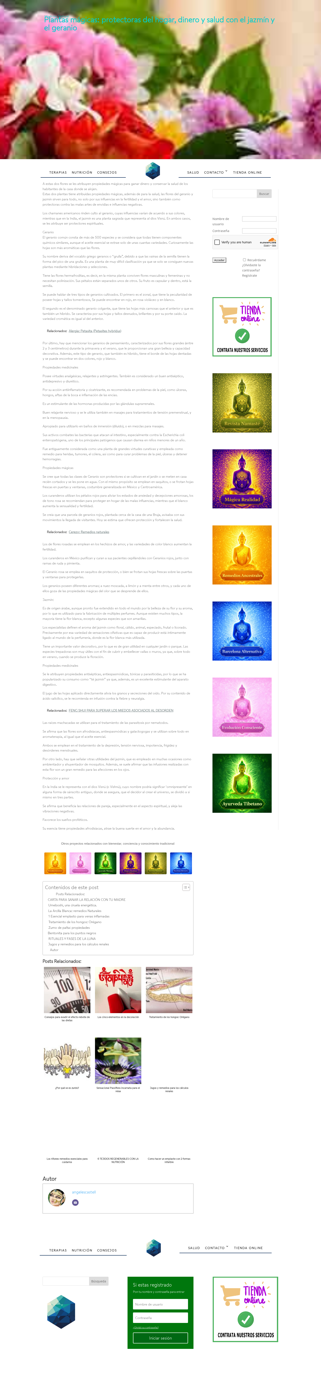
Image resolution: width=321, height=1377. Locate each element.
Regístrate (249, 275)
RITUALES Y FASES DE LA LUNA (72, 938)
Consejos (107, 172)
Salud (193, 172)
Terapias (58, 172)
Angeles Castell (146, 1363)
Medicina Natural (57, 16)
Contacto (214, 172)
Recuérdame (256, 260)
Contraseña (220, 231)
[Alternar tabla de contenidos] (184, 887)
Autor (54, 950)
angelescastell (84, 1192)
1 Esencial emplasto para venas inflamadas (78, 916)
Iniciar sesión (160, 1338)
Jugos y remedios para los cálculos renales (78, 944)
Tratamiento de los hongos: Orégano (75, 922)
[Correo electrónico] (75, 1202)
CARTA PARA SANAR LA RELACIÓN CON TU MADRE (87, 899)
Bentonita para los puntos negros (72, 933)
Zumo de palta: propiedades (69, 927)
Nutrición (82, 172)
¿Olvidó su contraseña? (146, 1327)
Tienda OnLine (247, 172)
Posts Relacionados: (70, 894)
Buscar (264, 194)
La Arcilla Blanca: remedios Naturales (74, 910)
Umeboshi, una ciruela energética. (72, 905)
